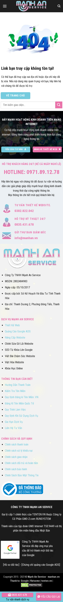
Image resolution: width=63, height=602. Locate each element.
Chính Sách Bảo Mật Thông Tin (21, 475)
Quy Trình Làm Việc (15, 409)
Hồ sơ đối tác (11, 564)
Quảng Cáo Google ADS (18, 331)
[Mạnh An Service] (31, 6)
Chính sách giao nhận (16, 457)
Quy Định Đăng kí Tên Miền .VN (21, 397)
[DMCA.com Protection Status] (31, 584)
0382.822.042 (24, 211)
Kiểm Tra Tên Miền (15, 391)
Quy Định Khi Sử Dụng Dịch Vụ (21, 415)
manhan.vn (54, 576)
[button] (5, 6)
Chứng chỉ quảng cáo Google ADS (40, 564)
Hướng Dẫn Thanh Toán (17, 385)
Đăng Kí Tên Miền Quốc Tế (19, 403)
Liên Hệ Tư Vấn (13, 428)
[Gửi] (58, 105)
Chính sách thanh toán (16, 444)
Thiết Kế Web (12, 325)
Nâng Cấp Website (15, 337)
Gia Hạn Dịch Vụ (14, 422)
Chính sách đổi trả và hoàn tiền (21, 463)
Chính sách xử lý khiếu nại (19, 450)
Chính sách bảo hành (16, 469)
